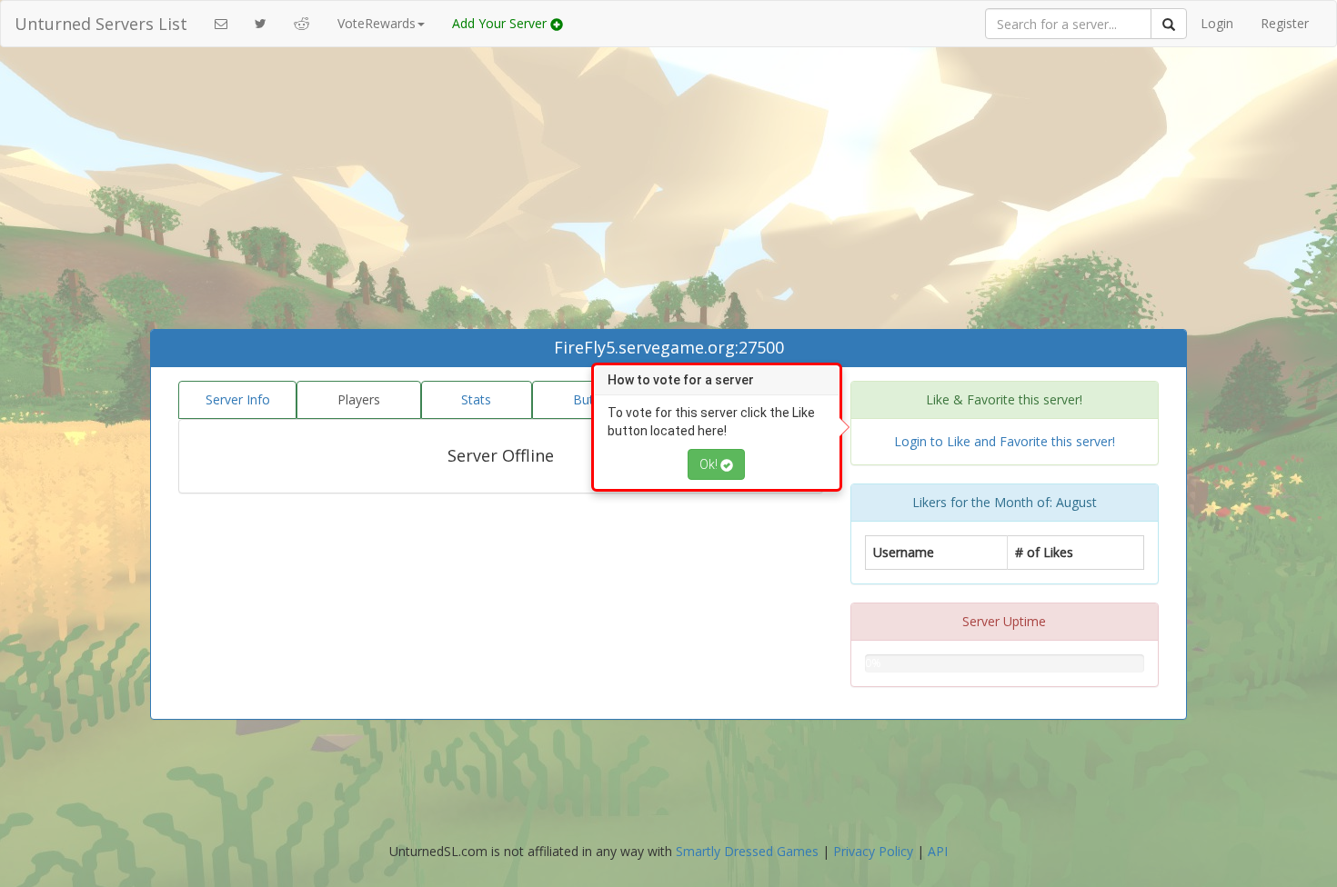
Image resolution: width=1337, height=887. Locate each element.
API (938, 851)
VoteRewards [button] (376, 23)
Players (358, 399)
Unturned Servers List (101, 24)
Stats (476, 399)
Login (1217, 23)
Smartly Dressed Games (747, 851)
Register (1285, 23)
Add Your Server (501, 23)
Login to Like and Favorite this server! (1004, 441)
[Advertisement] (668, 192)
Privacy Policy (873, 851)
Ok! (709, 464)
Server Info (238, 399)
